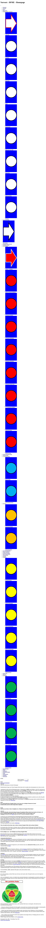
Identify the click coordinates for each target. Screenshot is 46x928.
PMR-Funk (5, 673)
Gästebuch (5, 771)
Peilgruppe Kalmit (6, 772)
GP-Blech (7, 57)
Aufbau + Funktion (9, 269)
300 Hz (19, 862)
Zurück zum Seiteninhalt (5, 920)
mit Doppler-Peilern (9, 526)
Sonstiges (4, 775)
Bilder (4, 769)
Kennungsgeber (8, 767)
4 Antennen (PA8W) (9, 315)
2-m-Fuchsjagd (8, 698)
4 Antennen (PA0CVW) (9, 384)
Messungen (5, 10)
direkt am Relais (25, 851)
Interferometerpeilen (6, 550)
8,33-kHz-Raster (8, 580)
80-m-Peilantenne (8, 721)
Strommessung (5, 768)
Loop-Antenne (8, 744)
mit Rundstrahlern (8, 549)
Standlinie (25, 834)
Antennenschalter (6, 219)
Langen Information (9, 603)
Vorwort (4, 8)
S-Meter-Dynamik (6, 553)
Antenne (3, 854)
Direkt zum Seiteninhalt (4, 782)
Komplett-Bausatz (39, 819)
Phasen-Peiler (7, 479)
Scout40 (4, 556)
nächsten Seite (20, 916)
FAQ (4, 9)
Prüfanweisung (8, 453)
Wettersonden (5, 774)
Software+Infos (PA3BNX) (10, 292)
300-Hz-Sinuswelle (16, 864)
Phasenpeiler (2, 834)
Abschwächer (5, 555)
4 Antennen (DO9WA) (9, 338)
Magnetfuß (7, 80)
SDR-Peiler (17, 823)
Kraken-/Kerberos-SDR (7, 454)
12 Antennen (24, 849)
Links (4, 773)
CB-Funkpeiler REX (9, 502)
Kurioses (7, 218)
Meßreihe (42, 792)
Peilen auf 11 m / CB (9, 149)
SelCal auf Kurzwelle (9, 649)
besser (9, 845)
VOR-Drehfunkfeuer (9, 626)
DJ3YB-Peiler (5, 455)
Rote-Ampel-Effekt (6, 554)
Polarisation (7, 172)
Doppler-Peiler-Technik (7, 244)
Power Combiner (6, 551)
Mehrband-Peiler (8, 195)
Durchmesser (7, 126)
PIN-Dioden (5, 242)
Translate (26, 780)
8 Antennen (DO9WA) (9, 361)
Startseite (4, 7)
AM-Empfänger (8, 672)
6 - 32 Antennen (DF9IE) (10, 407)
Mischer (4, 674)
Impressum (5, 776)
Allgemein (7, 34)
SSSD (13, 814)
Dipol (6, 103)
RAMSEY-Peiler (6, 245)
